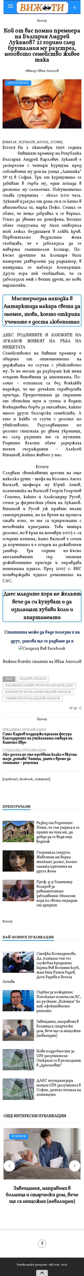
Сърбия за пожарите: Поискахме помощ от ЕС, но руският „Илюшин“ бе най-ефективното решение (58, 1002)
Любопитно (18, 83)
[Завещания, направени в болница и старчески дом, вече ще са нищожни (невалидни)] (18, 1030)
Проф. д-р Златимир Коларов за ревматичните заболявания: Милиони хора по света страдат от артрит (56, 894)
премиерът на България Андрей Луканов (38, 692)
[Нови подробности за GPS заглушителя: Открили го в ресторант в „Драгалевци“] (18, 1059)
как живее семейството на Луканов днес (39, 686)
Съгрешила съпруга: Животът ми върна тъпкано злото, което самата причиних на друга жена (56, 862)
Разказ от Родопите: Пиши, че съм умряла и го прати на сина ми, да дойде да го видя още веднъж (58, 832)
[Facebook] (42, 1244)
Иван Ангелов (48, 71)
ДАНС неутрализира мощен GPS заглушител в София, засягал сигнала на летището (58, 1087)
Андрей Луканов (32, 679)
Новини (19, 1136)
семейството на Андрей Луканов (32, 699)
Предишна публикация (37, 736)
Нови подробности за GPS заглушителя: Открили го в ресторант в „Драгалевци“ (58, 1058)
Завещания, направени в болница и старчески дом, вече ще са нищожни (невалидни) (58, 1028)
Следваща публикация (40, 756)
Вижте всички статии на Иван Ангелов (42, 662)
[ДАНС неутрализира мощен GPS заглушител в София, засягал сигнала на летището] (18, 1089)
